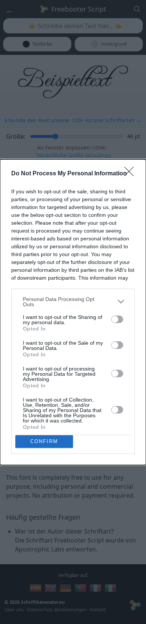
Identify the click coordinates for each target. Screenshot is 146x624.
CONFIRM (44, 441)
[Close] (131, 174)
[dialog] (73, 312)
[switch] (117, 319)
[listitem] (73, 301)
